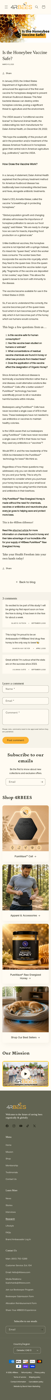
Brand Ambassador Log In (18, 1239)
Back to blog (27, 582)
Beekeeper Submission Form (20, 1296)
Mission (9, 1152)
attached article (20, 530)
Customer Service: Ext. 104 (19, 1265)
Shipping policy (34, 1377)
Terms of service (20, 1377)
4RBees (15, 1373)
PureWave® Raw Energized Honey (25, 976)
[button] (6, 7)
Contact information (18, 1382)
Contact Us (11, 1179)
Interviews (11, 1212)
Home (8, 1145)
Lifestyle (10, 1226)
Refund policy (26, 1373)
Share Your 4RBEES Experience (21, 1310)
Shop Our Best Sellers (23, 1037)
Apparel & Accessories (23, 915)
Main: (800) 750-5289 (16, 1258)
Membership (12, 1165)
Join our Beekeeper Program (19, 1289)
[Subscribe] (41, 782)
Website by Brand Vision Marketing (27, 1386)
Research (10, 1219)
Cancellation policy (36, 1382)
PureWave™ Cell (23, 856)
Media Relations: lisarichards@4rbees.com (18, 1281)
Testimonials (12, 1172)
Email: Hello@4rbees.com (18, 1272)
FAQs (8, 1232)
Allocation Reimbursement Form (21, 1303)
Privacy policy (40, 1373)
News (8, 1198)
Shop (8, 1158)
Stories (9, 1205)
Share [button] (9, 73)
